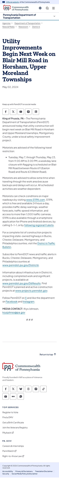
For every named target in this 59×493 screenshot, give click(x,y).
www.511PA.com (35, 199)
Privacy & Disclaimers (24, 471)
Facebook (12, 301)
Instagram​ (28, 301)
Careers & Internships (13, 446)
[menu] (53, 8)
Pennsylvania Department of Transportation (19, 16)
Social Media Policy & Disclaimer (25, 474)
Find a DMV (7, 417)
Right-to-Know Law (12, 456)
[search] (47, 8)
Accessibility (7, 471)
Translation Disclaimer (44, 471)
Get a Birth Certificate (13, 422)
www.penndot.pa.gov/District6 (20, 265)
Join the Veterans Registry (15, 427)
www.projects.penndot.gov (31, 290)
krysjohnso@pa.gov (13, 312)
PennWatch (8, 451)
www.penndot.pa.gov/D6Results (21, 283)
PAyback (6, 432)
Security (5, 474)
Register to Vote (10, 412)
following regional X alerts (39, 225)
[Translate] (40, 8)
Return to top (46, 354)
